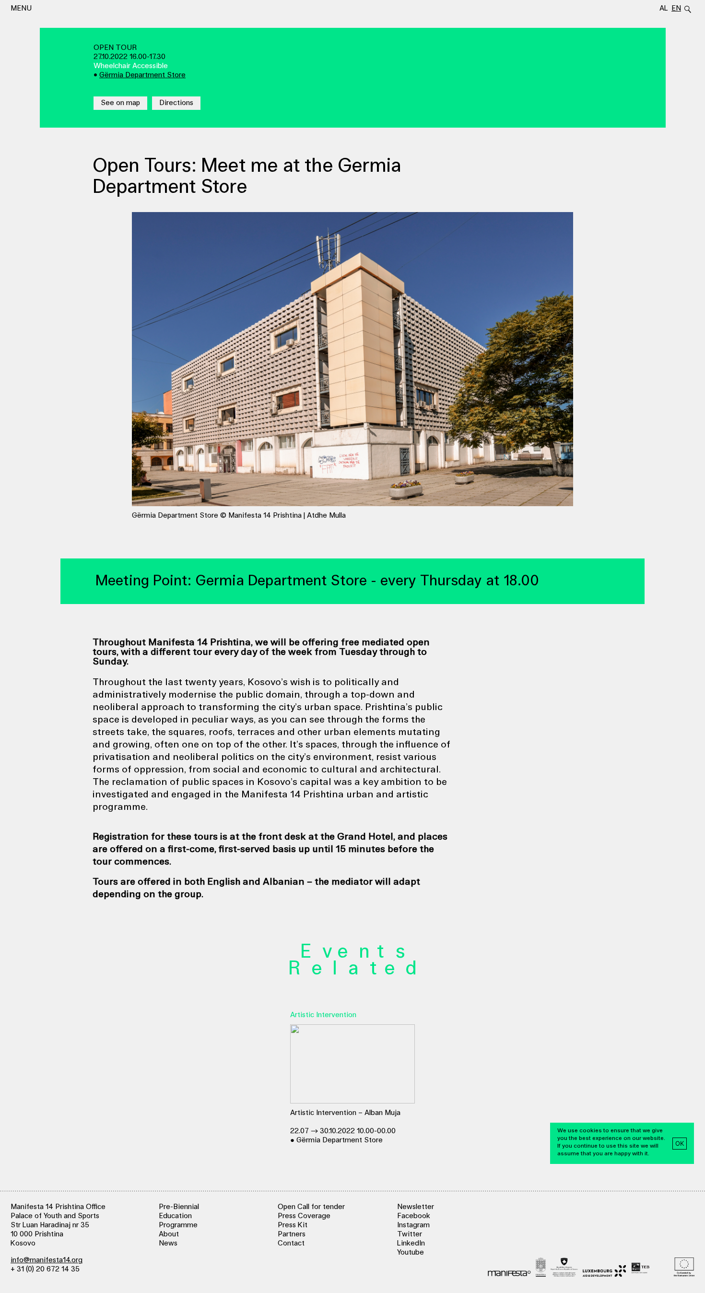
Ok (679, 1143)
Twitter (409, 1234)
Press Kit (292, 1225)
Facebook (413, 1216)
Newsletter (415, 1206)
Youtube (410, 1252)
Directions (176, 103)
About (169, 1234)
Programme (178, 1225)
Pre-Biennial (179, 1206)
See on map (120, 103)
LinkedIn (411, 1243)
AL (663, 8)
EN (676, 8)
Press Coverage (304, 1216)
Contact (291, 1243)
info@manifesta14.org (46, 1260)
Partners (292, 1234)
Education (175, 1216)
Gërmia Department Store (142, 75)
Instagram (413, 1225)
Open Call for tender (311, 1206)
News (168, 1243)
